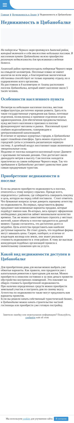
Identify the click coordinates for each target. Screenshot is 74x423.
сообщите (30, 317)
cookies (26, 418)
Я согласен (61, 418)
